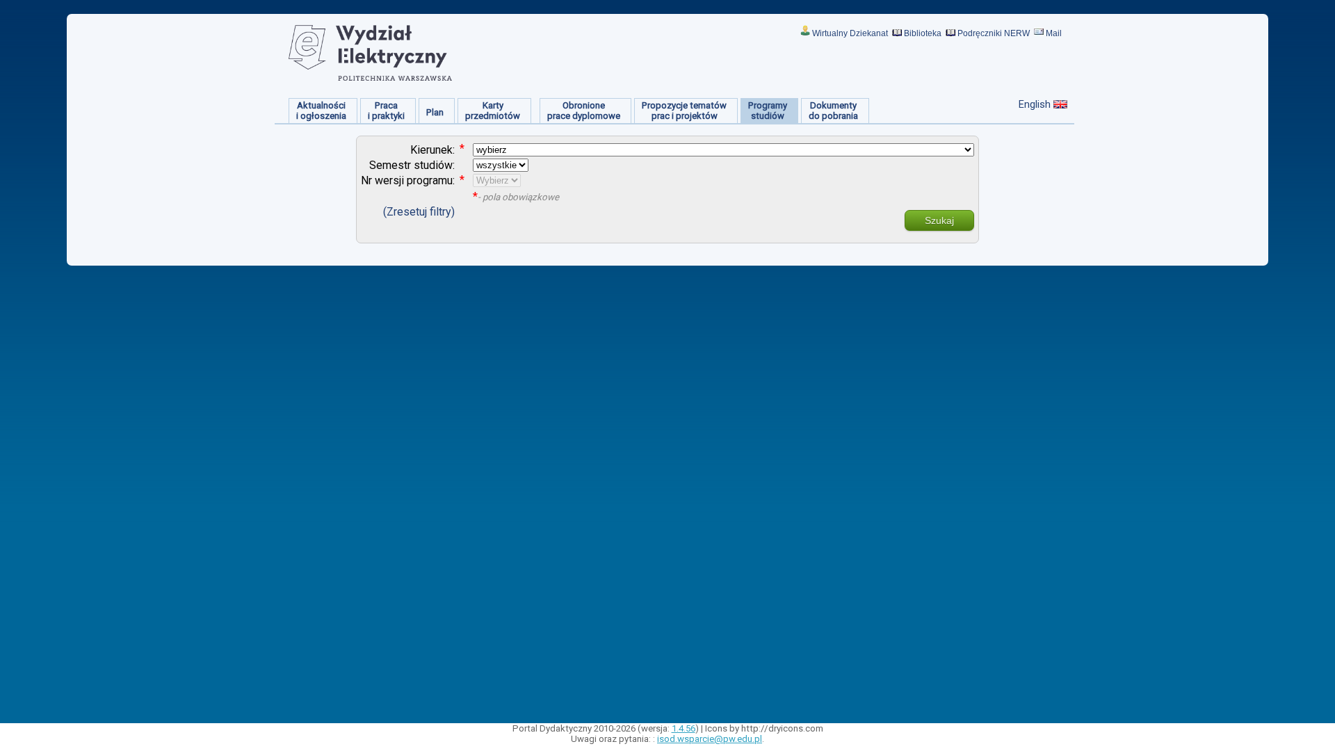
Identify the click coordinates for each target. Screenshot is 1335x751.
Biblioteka (922, 33)
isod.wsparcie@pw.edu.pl (709, 739)
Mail (1054, 33)
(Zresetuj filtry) (419, 211)
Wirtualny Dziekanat (850, 33)
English (1035, 104)
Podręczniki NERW (993, 33)
